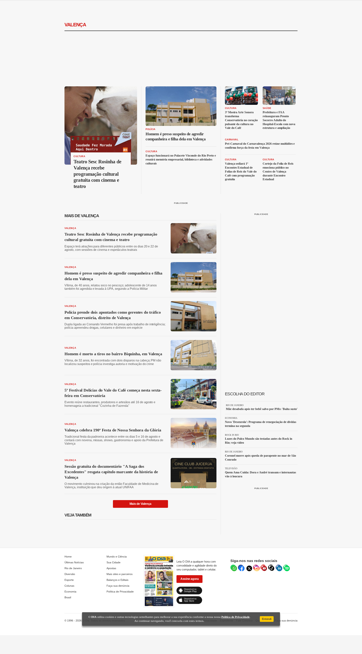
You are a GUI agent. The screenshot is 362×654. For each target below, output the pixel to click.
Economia (70, 591)
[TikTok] (271, 567)
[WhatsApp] (233, 567)
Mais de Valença (140, 503)
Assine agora (189, 578)
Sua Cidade (113, 562)
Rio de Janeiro (73, 568)
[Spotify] (286, 567)
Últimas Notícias (74, 562)
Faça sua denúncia (118, 585)
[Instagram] (256, 567)
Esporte (69, 579)
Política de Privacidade (120, 591)
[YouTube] (263, 567)
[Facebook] (241, 567)
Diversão (69, 574)
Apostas (111, 568)
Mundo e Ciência (117, 556)
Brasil (67, 597)
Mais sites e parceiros (120, 574)
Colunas (69, 585)
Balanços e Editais (117, 579)
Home (68, 556)
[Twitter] (248, 567)
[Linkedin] (278, 567)
